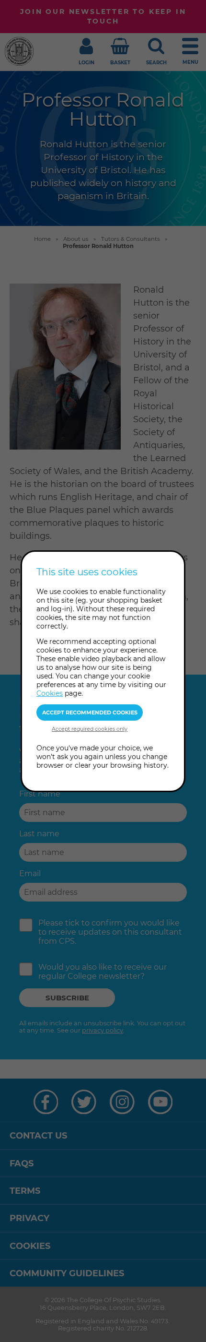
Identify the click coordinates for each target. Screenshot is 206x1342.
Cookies (49, 693)
